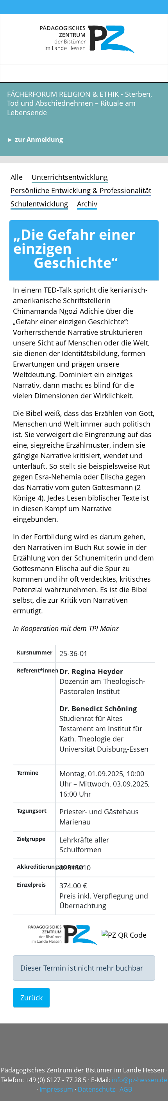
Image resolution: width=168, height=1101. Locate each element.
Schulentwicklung (39, 203)
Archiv (87, 203)
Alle (17, 177)
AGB (126, 1089)
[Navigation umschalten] (158, 73)
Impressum (56, 1089)
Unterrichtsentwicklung (70, 177)
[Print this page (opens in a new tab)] (23, 265)
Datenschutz (96, 1089)
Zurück (31, 997)
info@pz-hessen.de (139, 1080)
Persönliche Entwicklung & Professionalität (81, 190)
